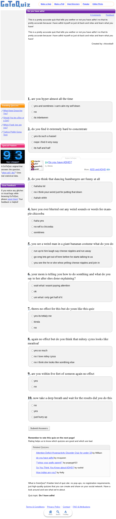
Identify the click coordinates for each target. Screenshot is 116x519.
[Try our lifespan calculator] (13, 157)
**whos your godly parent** (49, 462)
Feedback (110, 15)
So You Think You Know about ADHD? (55, 467)
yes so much (40, 350)
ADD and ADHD (98, 169)
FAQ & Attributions (81, 507)
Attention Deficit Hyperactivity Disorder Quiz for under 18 (64, 452)
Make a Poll (59, 4)
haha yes (38, 220)
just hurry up (40, 417)
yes (35, 381)
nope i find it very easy (45, 142)
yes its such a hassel (44, 136)
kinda (36, 322)
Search (58, 514)
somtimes (38, 232)
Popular (86, 4)
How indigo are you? (46, 472)
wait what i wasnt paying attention (51, 285)
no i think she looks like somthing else (53, 362)
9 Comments (95, 15)
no (35, 112)
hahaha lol (39, 186)
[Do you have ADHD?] (37, 165)
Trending (65, 514)
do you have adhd (45, 457)
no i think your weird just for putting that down (57, 192)
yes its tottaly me (42, 316)
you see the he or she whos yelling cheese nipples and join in (66, 262)
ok (35, 291)
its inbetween (40, 117)
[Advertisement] (70, 70)
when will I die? (8, 173)
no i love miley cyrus (44, 356)
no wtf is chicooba (43, 226)
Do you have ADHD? (60, 162)
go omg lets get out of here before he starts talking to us (63, 257)
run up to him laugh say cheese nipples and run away (62, 251)
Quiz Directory (73, 4)
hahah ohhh (40, 198)
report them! (13, 199)
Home (50, 514)
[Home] (15, 4)
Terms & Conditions (35, 507)
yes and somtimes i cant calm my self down (56, 106)
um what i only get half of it (47, 297)
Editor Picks (98, 4)
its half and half (41, 148)
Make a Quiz (46, 4)
